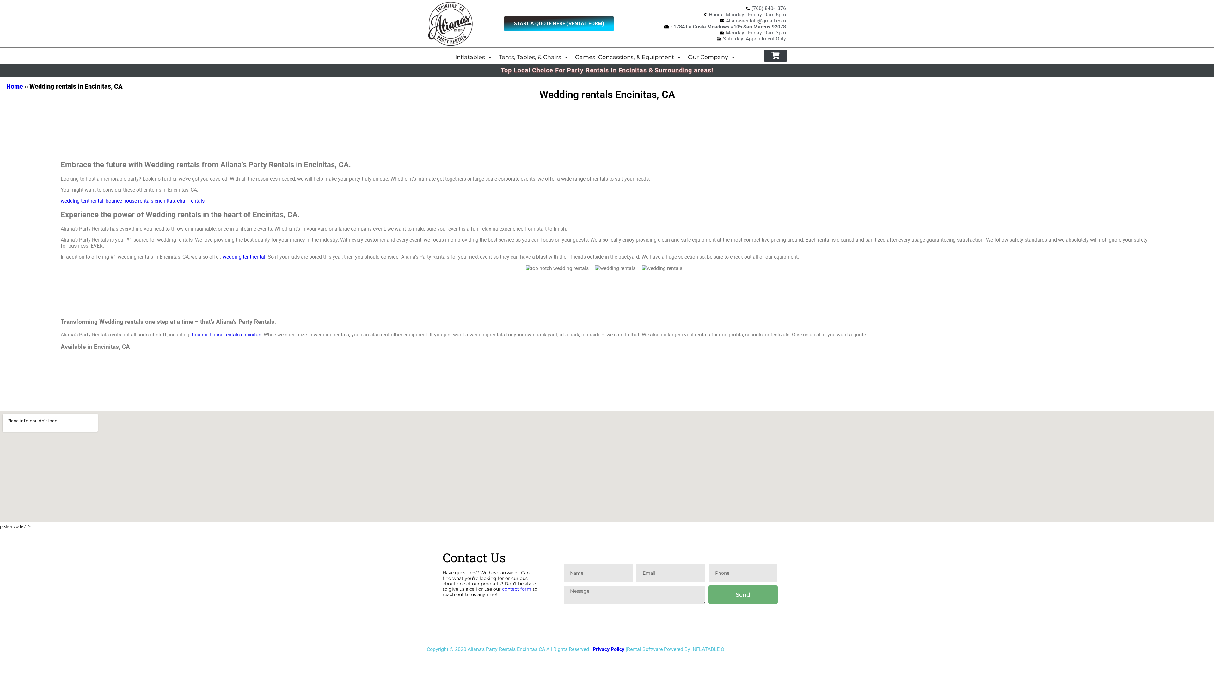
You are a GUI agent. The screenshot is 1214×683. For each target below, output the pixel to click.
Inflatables (470, 57)
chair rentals (191, 201)
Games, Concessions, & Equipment (624, 57)
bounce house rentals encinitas (140, 201)
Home (14, 86)
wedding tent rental (82, 201)
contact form (516, 589)
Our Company (708, 57)
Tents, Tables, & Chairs (530, 57)
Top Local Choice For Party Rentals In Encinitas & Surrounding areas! (607, 70)
